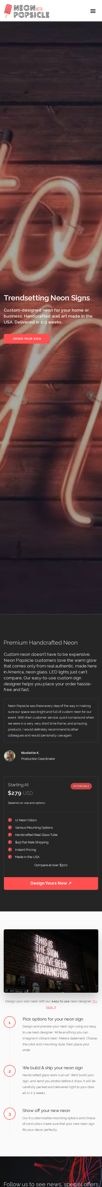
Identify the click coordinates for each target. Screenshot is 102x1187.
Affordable (81, 786)
